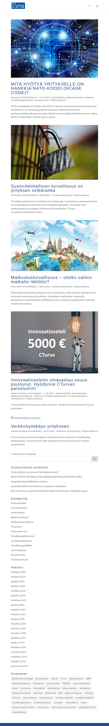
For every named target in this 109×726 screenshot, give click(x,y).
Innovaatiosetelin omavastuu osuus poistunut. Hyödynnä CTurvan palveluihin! (49, 384)
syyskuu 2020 (18, 619)
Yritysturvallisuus (58, 100)
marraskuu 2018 (19, 666)
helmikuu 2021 (18, 614)
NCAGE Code (50, 693)
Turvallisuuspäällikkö (21, 545)
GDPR (88, 678)
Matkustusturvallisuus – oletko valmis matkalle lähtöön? (51, 279)
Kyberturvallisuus (74, 97)
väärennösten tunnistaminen (64, 707)
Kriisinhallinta (58, 97)
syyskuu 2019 (18, 642)
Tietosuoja (89, 693)
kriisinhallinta (39, 688)
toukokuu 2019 (18, 651)
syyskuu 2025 (18, 581)
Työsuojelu (58, 702)
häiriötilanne (38, 683)
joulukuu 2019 (18, 637)
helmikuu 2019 (18, 661)
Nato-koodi (37, 693)
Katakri (15, 688)
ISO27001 (66, 683)
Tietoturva (89, 97)
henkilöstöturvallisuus (21, 683)
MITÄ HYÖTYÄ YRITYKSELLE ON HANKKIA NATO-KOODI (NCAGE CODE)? (47, 88)
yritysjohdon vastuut (87, 707)
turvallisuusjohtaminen (21, 702)
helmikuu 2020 (18, 633)
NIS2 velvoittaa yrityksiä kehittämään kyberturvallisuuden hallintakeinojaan (49, 490)
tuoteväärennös (46, 697)
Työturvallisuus (18, 550)
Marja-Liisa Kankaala (31, 393)
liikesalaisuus (85, 688)
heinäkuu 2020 (18, 623)
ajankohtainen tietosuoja (22, 678)
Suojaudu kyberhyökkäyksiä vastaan (29, 481)
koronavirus (26, 688)
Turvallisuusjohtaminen (22, 100)
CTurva (63, 678)
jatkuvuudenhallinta (81, 683)
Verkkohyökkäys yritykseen (40, 426)
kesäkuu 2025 (18, 586)
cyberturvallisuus (76, 678)
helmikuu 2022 (18, 600)
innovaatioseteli (53, 683)
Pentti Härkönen (29, 97)
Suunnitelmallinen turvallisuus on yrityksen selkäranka (47, 188)
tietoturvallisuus (30, 697)
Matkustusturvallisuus (21, 396)
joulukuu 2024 (18, 595)
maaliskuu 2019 (19, 656)
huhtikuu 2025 (18, 590)
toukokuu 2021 (18, 609)
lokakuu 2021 (18, 604)
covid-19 (54, 678)
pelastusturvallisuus (73, 693)
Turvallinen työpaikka (64, 697)
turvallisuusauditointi (85, 697)
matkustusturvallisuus (21, 693)
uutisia (84, 702)
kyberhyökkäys (54, 688)
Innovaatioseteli (78, 393)
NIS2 (60, 693)
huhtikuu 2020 (18, 628)
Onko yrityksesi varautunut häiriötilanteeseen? (34, 472)
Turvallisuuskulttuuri (62, 195)
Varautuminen (41, 100)
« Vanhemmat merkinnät (23, 454)
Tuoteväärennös (19, 531)
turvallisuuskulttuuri (42, 702)
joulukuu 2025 (18, 576)
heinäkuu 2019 (18, 647)
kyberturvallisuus (70, 688)
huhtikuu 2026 (18, 572)
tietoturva (16, 697)
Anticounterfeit (63, 393)
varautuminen (43, 707)
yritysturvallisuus (19, 712)
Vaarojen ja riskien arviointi (23, 707)
